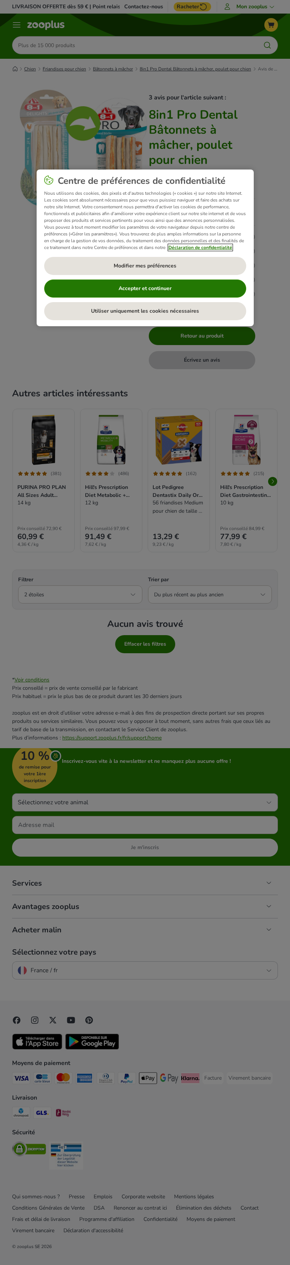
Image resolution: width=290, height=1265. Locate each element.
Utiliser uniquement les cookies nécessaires (145, 311)
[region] (145, 248)
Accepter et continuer (145, 288)
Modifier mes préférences (145, 265)
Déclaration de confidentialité (200, 247)
